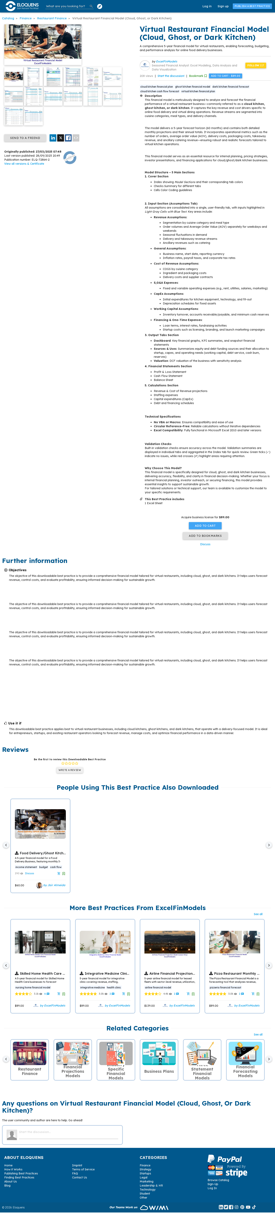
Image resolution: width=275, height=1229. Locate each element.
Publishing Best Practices (21, 1173)
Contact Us (79, 1177)
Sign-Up (213, 1184)
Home (8, 1165)
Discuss (205, 544)
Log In (212, 1188)
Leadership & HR (151, 1185)
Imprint (77, 1165)
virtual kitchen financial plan (198, 91)
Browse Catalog (218, 1180)
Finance (145, 1165)
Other (143, 1197)
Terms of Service (83, 1169)
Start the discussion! (171, 76)
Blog (7, 1185)
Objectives (18, 570)
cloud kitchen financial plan (156, 86)
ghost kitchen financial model (192, 86)
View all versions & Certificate (24, 164)
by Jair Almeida (53, 885)
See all (258, 914)
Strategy (145, 1169)
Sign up (223, 6)
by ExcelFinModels (52, 1005)
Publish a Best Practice (252, 6)
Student (145, 1193)
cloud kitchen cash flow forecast (159, 91)
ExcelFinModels (166, 61)
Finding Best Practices (19, 1177)
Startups (145, 1173)
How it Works (13, 1169)
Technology (147, 1189)
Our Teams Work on (123, 1207)
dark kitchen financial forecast (230, 86)
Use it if (14, 723)
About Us (10, 1181)
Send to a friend (25, 138)
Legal (143, 1177)
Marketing (146, 1181)
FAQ (75, 1173)
